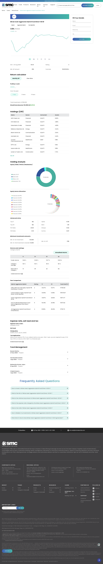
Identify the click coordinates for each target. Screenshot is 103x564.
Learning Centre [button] (69, 488)
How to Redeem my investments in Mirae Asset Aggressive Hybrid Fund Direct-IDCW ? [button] (37, 413)
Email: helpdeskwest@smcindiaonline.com (35, 476)
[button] (15, 174)
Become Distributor (85, 490)
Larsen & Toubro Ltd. (17, 152)
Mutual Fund (15, 10)
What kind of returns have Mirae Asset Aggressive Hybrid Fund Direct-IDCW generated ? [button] (37, 418)
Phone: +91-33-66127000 (57, 470)
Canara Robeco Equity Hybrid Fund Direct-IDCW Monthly (21, 293)
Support (52, 4)
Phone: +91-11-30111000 (7, 472)
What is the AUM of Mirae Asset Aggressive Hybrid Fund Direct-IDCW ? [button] (32, 408)
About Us (39, 5)
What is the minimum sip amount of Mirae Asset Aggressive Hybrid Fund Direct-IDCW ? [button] (37, 398)
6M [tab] (34, 59)
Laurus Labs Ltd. (15, 148)
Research (33, 4)
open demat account (87, 5)
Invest (15, 4)
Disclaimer (20, 561)
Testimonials (40, 561)
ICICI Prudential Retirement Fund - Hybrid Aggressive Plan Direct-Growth (21, 304)
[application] (39, 44)
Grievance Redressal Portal (86, 501)
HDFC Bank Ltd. (15, 118)
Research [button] (51, 492)
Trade (20, 4)
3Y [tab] (41, 59)
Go (19, 508)
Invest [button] (3, 488)
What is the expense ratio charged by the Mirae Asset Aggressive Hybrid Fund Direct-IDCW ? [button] (39, 403)
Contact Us (83, 498)
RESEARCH (52, 485)
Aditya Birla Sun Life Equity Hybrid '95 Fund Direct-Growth (21, 288)
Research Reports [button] (54, 488)
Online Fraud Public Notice (51, 1)
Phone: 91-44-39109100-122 (82, 472)
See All (12, 156)
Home (3, 10)
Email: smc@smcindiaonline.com (10, 473)
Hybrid (12, 25)
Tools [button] (19, 488)
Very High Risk (31, 25)
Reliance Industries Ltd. (17, 129)
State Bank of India (16, 125)
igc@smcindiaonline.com (62, 519)
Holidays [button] (4, 490)
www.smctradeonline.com (78, 519)
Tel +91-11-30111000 (64, 518)
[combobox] (81, 34)
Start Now (81, 39)
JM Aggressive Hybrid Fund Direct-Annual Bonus (21, 309)
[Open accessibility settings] (99, 560)
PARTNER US (85, 485)
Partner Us (45, 5)
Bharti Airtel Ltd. (15, 132)
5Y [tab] (45, 59)
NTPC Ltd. (13, 145)
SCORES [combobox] (5, 508)
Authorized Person (85, 488)
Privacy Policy (27, 561)
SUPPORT (84, 495)
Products (26, 4)
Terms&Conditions (53, 561)
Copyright (33, 561)
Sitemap (46, 561)
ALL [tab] (49, 59)
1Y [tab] (37, 59)
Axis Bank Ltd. (15, 136)
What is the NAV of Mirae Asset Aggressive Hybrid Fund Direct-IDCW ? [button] (32, 393)
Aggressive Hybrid (21, 25)
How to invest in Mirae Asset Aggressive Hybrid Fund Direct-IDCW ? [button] (31, 388)
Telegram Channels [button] (23, 490)
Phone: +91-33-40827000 (58, 472)
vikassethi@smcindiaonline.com (12, 519)
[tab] (16, 78)
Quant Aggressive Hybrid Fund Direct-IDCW (22, 298)
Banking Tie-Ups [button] (69, 495)
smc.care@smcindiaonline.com (39, 519)
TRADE (20, 485)
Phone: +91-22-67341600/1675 (34, 473)
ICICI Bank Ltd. (15, 122)
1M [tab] (30, 59)
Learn (67, 485)
